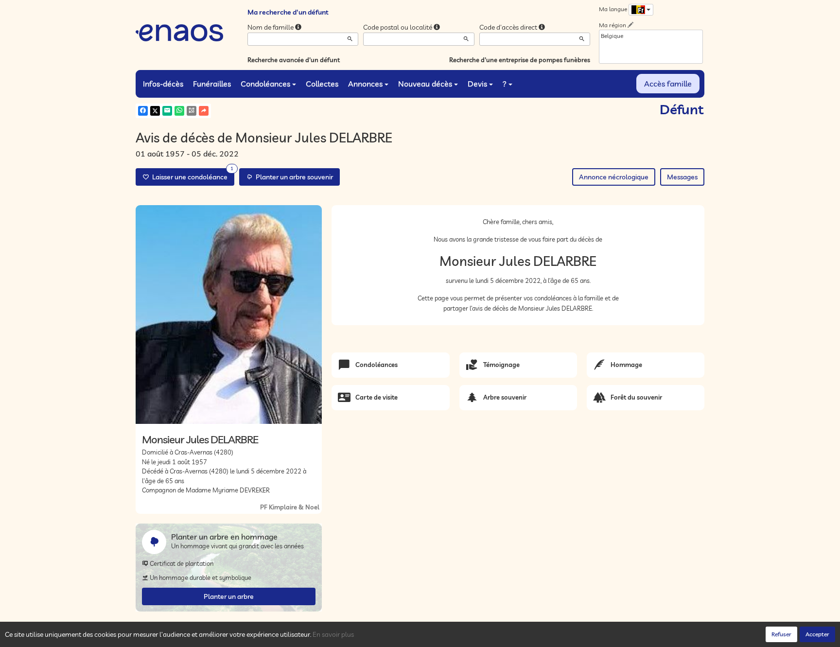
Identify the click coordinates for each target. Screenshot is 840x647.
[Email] (167, 111)
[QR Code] (191, 111)
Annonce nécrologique (613, 177)
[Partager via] (204, 111)
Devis (477, 83)
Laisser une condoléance (191, 174)
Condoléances (265, 83)
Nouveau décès (425, 83)
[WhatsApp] (179, 111)
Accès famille (668, 83)
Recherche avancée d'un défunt (293, 60)
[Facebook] (143, 111)
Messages (682, 177)
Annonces (365, 83)
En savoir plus (333, 634)
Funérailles (212, 83)
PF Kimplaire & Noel (289, 507)
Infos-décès (163, 83)
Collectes (322, 83)
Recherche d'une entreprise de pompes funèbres (519, 60)
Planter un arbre (229, 596)
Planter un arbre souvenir (293, 177)
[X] (155, 111)
